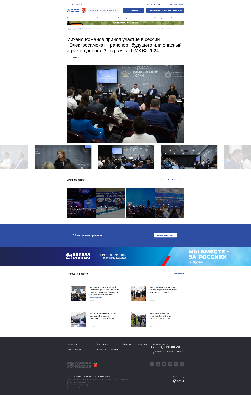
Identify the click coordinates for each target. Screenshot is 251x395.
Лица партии (85, 18)
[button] (158, 179)
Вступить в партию (177, 18)
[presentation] (71, 103)
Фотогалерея (89, 28)
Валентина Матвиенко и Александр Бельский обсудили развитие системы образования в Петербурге (163, 289)
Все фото (172, 180)
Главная (69, 28)
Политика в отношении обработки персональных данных (87, 386)
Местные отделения (124, 18)
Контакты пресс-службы (107, 350)
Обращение (133, 10)
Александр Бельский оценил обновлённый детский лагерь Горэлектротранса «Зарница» (160, 316)
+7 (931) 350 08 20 (165, 347)
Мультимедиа (158, 18)
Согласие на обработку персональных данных (83, 388)
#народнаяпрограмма (96, 297)
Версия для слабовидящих (175, 4)
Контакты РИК (74, 350)
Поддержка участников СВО (125, 23)
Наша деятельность (103, 18)
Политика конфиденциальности (78, 384)
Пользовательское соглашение (78, 382)
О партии (70, 18)
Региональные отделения (135, 344)
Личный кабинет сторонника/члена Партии (165, 10)
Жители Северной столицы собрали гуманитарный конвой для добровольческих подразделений (103, 316)
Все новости (178, 274)
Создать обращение (165, 235)
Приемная (143, 18)
